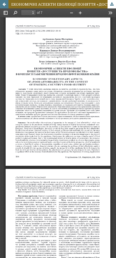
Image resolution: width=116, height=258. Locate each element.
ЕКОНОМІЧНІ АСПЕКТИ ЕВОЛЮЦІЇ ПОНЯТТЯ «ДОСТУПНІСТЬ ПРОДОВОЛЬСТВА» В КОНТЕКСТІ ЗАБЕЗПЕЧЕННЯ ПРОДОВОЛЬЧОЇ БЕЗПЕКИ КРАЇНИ (63, 4)
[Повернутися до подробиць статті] (4, 4)
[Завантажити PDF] (112, 4)
